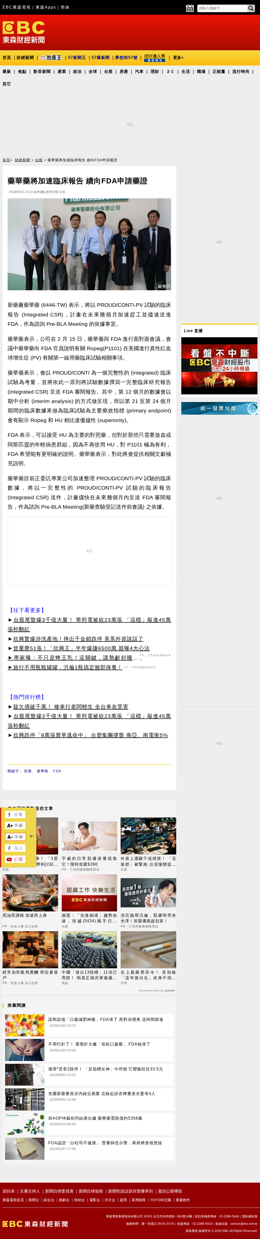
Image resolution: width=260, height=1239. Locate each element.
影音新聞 (42, 71)
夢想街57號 (126, 57)
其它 (7, 84)
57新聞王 (77, 57)
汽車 (139, 71)
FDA (57, 771)
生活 (186, 71)
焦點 (22, 71)
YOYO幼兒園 (160, 1200)
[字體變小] (15, 839)
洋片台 (110, 1200)
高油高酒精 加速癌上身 (25, 915)
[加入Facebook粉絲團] (15, 850)
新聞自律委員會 (59, 1191)
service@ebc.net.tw (244, 1224)
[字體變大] (15, 828)
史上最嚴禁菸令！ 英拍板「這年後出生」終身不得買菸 (148, 975)
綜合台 (49, 1200)
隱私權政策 (249, 1216)
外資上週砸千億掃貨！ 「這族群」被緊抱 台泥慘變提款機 (148, 861)
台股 (108, 71)
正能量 (219, 71)
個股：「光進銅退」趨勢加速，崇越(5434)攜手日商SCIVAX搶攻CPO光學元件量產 (89, 918)
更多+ (178, 57)
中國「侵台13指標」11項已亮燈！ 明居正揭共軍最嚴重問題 (89, 975)
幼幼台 (79, 1200)
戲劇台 (64, 1200)
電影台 (94, 1200)
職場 (201, 71)
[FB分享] (15, 817)
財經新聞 (25, 57)
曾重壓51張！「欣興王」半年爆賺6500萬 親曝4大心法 (81, 648)
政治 (77, 71)
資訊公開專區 (170, 1191)
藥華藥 (42, 771)
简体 (65, 7)
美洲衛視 (139, 1200)
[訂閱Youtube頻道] (15, 861)
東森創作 (183, 1200)
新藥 (28, 771)
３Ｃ (170, 71)
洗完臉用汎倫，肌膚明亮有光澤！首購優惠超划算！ (148, 918)
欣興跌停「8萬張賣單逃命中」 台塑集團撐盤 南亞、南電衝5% (90, 735)
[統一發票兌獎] (219, 413)
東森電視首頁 (13, 1200)
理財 (155, 71)
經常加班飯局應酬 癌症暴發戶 (30, 975)
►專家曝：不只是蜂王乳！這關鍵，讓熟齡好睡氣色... (73, 658)
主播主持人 (30, 1191)
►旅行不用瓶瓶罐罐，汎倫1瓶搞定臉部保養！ (65, 667)
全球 (93, 71)
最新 (7, 71)
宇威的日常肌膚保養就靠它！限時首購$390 (89, 861)
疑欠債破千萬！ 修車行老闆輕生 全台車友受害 (70, 707)
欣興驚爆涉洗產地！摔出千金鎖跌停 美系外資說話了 (78, 639)
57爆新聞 (101, 57)
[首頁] (24, 32)
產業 (62, 71)
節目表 (9, 1191)
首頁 (7, 57)
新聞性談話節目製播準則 (130, 1191)
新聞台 (33, 1200)
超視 (123, 1200)
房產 (124, 71)
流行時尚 (241, 71)
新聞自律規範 (91, 1191)
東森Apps (46, 7)
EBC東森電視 (17, 7)
